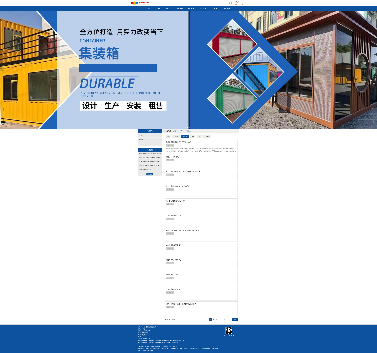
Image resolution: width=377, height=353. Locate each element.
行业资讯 (207, 136)
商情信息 (188, 131)
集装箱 (158, 9)
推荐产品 (141, 144)
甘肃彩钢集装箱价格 (193, 348)
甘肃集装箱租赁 (173, 348)
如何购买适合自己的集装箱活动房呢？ (149, 166)
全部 (168, 136)
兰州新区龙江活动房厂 (156, 346)
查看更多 (150, 174)
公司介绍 (215, 9)
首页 (148, 9)
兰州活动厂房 (147, 348)
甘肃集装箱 (156, 348)
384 (224, 319)
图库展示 (203, 9)
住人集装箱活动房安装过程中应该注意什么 (150, 162)
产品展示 (179, 9)
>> (220, 319)
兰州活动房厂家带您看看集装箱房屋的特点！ (150, 157)
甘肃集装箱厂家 (164, 348)
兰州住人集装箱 (183, 348)
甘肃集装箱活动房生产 (145, 170)
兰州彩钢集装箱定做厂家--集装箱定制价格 (150, 153)
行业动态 (191, 9)
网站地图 (165, 346)
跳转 (235, 319)
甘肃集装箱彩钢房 (205, 348)
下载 (181, 131)
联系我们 (226, 9)
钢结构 (168, 9)
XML (170, 346)
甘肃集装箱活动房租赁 (149, 350)
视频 (193, 136)
